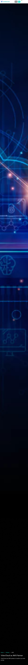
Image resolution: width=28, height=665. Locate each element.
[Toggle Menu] (16, 1)
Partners (7, 652)
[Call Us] (19, 2)
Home (2, 652)
